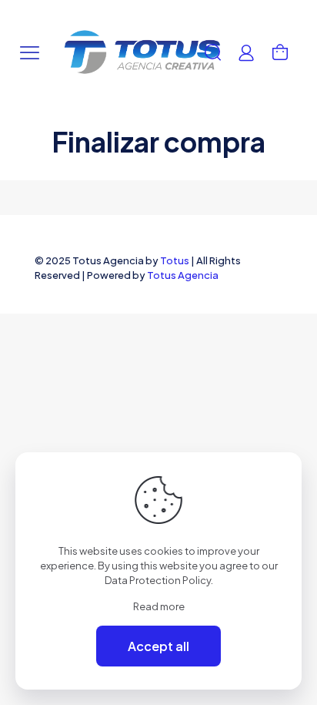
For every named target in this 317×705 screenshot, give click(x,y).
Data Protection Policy (158, 580)
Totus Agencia (183, 275)
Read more (159, 606)
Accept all (158, 646)
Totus (174, 260)
